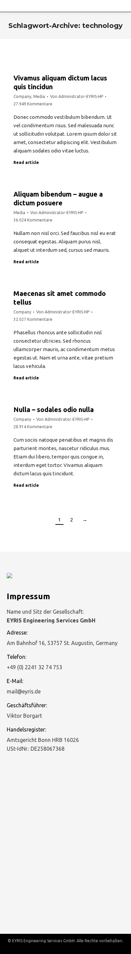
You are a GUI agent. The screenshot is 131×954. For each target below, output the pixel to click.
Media (39, 96)
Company (22, 96)
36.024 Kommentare (32, 220)
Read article (26, 162)
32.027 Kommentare (32, 319)
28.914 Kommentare (32, 426)
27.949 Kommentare (32, 104)
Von (76, 96)
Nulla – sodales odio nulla (53, 409)
